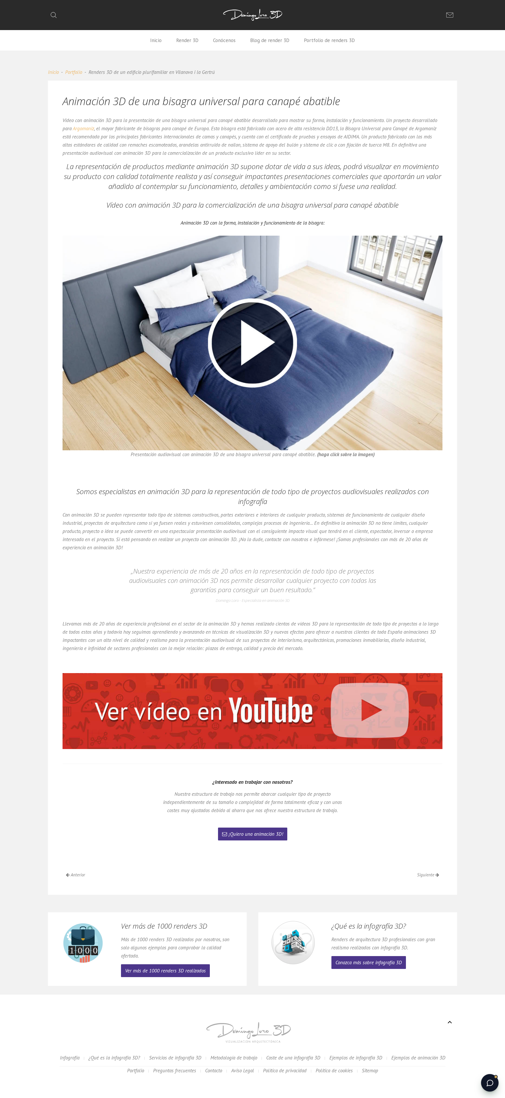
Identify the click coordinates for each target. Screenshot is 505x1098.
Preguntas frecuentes (174, 1070)
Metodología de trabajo (233, 1057)
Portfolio (73, 72)
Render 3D (187, 40)
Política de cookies (334, 1070)
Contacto (213, 1070)
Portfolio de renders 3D (329, 40)
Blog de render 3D (269, 40)
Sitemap (370, 1070)
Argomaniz (83, 128)
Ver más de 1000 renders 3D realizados (165, 970)
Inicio (156, 40)
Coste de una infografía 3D (293, 1057)
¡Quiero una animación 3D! (256, 834)
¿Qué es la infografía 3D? (114, 1057)
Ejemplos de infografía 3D (355, 1057)
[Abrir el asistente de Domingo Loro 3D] (490, 1083)
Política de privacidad (285, 1070)
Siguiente (426, 875)
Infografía (69, 1057)
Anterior (77, 875)
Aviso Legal (242, 1070)
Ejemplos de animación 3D (418, 1057)
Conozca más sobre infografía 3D (368, 962)
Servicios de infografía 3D (175, 1057)
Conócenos (224, 40)
